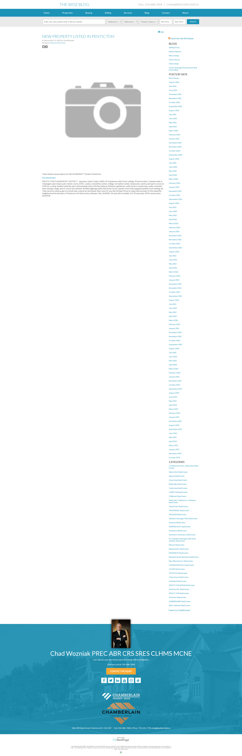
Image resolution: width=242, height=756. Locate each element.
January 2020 (174, 377)
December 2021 (175, 284)
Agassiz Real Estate (176, 476)
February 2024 (174, 183)
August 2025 (174, 110)
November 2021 (175, 288)
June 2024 (173, 167)
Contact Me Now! (121, 671)
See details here (49, 177)
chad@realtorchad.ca (183, 4)
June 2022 (173, 260)
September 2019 (175, 389)
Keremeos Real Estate (178, 531)
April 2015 (173, 441)
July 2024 (172, 163)
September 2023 (175, 199)
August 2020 (174, 348)
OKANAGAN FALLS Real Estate (181, 565)
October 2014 (174, 457)
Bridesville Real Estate (177, 484)
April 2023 (173, 219)
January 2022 (174, 280)
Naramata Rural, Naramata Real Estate (184, 557)
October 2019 (174, 385)
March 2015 (173, 445)
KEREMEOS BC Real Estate (180, 526)
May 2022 (173, 264)
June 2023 (173, 211)
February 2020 (174, 373)
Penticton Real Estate (57, 43)
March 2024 (173, 179)
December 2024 (175, 143)
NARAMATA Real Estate (178, 553)
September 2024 (175, 155)
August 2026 (174, 82)
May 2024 (173, 171)
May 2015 (173, 437)
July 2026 (172, 86)
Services (128, 12)
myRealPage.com (121, 740)
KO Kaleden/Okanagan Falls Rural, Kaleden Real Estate (182, 540)
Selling (108, 12)
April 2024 (173, 175)
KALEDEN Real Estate (177, 514)
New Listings (174, 55)
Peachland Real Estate (178, 581)
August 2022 (174, 252)
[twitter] (111, 680)
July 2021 (172, 304)
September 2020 (175, 344)
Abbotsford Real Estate (178, 472)
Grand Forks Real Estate (178, 506)
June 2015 (173, 433)
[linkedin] (117, 680)
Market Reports (175, 51)
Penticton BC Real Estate (179, 589)
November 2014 (175, 453)
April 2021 (173, 316)
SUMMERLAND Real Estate (179, 601)
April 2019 (173, 405)
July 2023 (172, 207)
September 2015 (175, 429)
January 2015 (174, 449)
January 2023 (174, 231)
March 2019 (173, 409)
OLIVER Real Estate (177, 569)
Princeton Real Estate (177, 597)
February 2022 (174, 276)
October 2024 (174, 151)
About (185, 12)
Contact (166, 12)
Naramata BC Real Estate (179, 549)
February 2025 (174, 135)
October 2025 (174, 102)
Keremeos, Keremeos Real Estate (182, 535)
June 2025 (173, 118)
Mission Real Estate (176, 545)
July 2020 (172, 352)
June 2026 (173, 90)
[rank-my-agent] (138, 680)
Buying (88, 12)
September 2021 (175, 296)
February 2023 (174, 227)
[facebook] (104, 680)
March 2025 (173, 131)
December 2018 (175, 421)
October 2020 (174, 340)
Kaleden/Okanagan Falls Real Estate (183, 518)
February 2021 (174, 324)
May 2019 (173, 401)
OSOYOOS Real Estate (178, 573)
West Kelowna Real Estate (179, 605)
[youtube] (124, 680)
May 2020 (173, 361)
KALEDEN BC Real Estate (179, 510)
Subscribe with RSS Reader (182, 38)
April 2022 (173, 268)
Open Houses (174, 60)
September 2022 (175, 248)
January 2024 (174, 187)
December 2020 (175, 332)
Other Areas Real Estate (178, 577)
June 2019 (173, 397)
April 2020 (173, 365)
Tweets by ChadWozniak (179, 610)
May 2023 (173, 215)
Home (46, 12)
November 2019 (175, 381)
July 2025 (172, 114)
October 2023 (174, 195)
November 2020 (175, 336)
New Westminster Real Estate (181, 561)
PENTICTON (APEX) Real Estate (182, 585)
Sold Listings (174, 64)
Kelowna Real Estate (177, 522)
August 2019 (174, 393)
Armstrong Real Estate (178, 480)
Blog (147, 12)
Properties (67, 12)
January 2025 (174, 139)
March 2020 (173, 369)
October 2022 (174, 244)
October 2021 (174, 292)
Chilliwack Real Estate (177, 496)
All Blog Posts (174, 47)
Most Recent (174, 78)
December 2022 (175, 235)
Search (193, 22)
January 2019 (174, 417)
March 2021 (173, 320)
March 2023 (173, 223)
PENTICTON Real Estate (179, 593)
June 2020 (173, 356)
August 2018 (174, 425)
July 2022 (172, 256)
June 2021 (173, 308)
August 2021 (174, 300)
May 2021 (173, 312)
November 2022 (175, 239)
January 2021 (174, 328)
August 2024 (174, 159)
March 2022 (173, 272)
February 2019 (174, 413)
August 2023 (174, 203)
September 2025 (175, 106)
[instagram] (131, 680)
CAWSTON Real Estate (178, 492)
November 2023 (175, 191)
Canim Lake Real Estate (178, 488)
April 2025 (173, 126)
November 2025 (175, 98)
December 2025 (175, 94)
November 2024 (175, 147)
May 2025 (173, 122)
